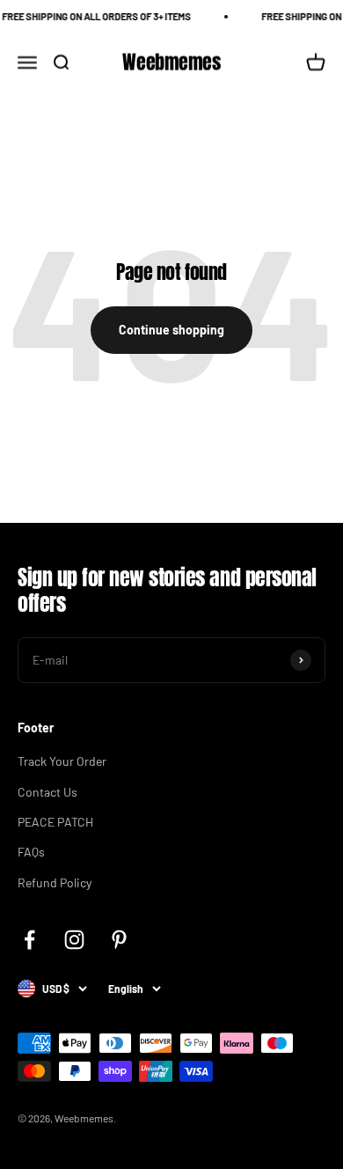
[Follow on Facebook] (29, 940)
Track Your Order (62, 761)
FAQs (31, 851)
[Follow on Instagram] (74, 940)
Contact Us (47, 791)
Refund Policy (54, 882)
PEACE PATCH (55, 821)
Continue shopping (171, 329)
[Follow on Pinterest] (119, 940)
